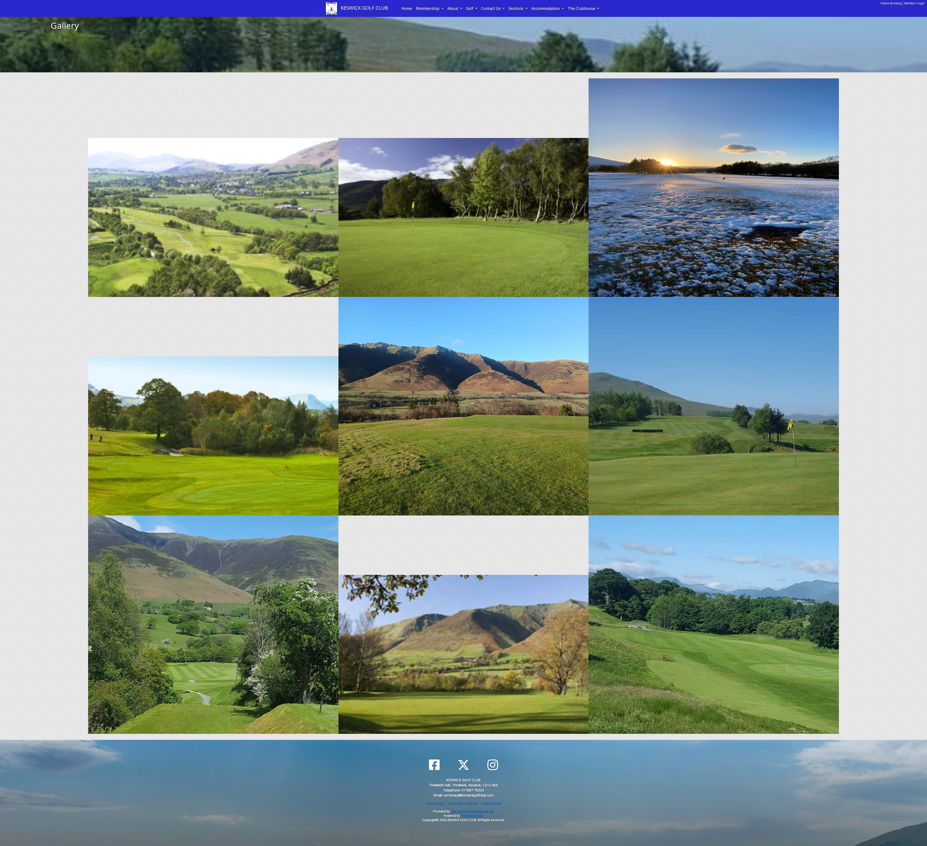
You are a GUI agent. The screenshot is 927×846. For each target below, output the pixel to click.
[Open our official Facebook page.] (434, 765)
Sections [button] (516, 8)
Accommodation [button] (546, 8)
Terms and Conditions (462, 803)
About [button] (453, 8)
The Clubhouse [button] (582, 8)
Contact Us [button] (491, 8)
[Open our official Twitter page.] (463, 765)
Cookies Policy (491, 803)
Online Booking (891, 3)
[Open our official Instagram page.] (492, 765)
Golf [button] (470, 8)
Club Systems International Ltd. (472, 811)
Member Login (914, 3)
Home (406, 8)
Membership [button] (428, 8)
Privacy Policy (435, 803)
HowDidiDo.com (472, 816)
